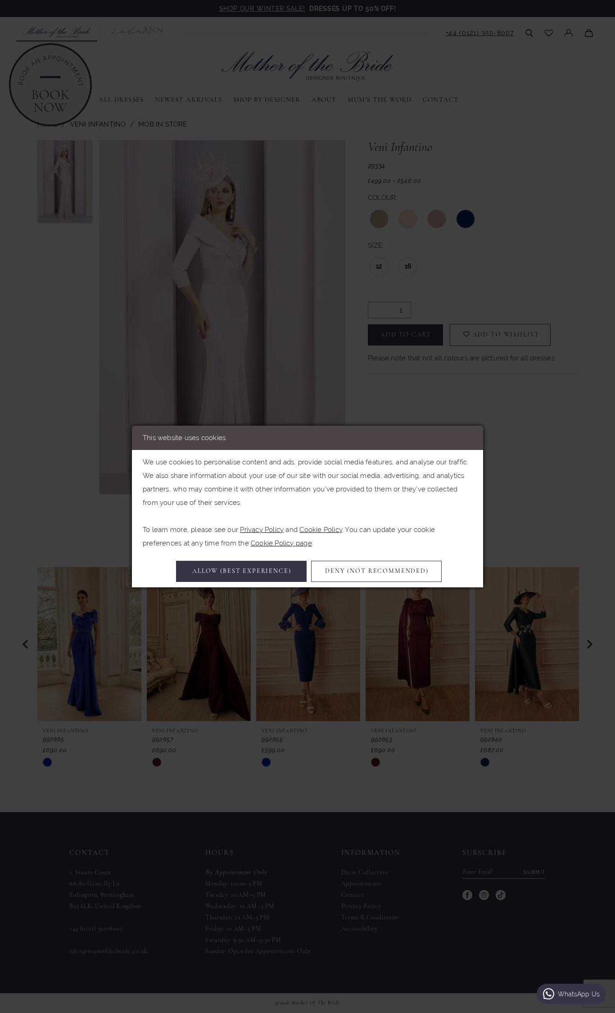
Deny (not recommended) (377, 571)
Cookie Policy (320, 529)
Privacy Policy (262, 529)
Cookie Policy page (281, 543)
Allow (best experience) (241, 571)
